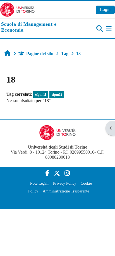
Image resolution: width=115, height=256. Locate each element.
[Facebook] (47, 173)
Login (105, 9)
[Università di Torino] (17, 9)
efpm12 (57, 95)
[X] (57, 173)
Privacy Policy (64, 183)
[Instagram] (67, 173)
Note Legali (39, 183)
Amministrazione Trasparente (66, 191)
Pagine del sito (39, 53)
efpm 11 (40, 95)
